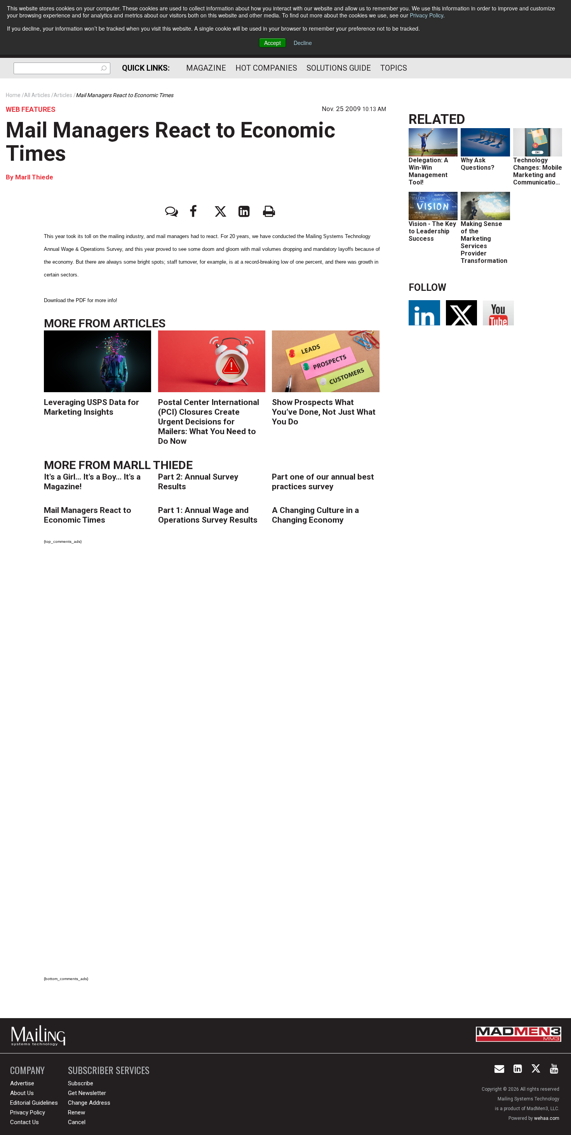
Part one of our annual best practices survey (323, 481)
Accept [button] (272, 43)
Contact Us (24, 1122)
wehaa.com (546, 1118)
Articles (139, 323)
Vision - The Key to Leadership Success (432, 231)
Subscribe (80, 1083)
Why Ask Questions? (477, 163)
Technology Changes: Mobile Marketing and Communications (537, 171)
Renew (76, 1112)
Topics (393, 68)
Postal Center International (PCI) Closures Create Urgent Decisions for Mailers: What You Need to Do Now (208, 422)
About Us (22, 1093)
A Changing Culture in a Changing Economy (315, 515)
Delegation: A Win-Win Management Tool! (428, 171)
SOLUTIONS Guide (338, 68)
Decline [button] (303, 43)
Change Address (89, 1102)
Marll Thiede (33, 177)
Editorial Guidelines (34, 1102)
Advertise (22, 1083)
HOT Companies (266, 68)
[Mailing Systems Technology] (40, 1035)
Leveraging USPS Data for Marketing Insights (91, 407)
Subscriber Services (109, 1070)
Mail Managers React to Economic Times (170, 142)
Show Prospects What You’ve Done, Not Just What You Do (324, 412)
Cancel (76, 1122)
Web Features (31, 109)
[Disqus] (215, 659)
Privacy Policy (426, 15)
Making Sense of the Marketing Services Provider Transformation (484, 242)
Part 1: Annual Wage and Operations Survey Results (208, 515)
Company (27, 1070)
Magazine (206, 68)
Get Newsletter (87, 1093)
